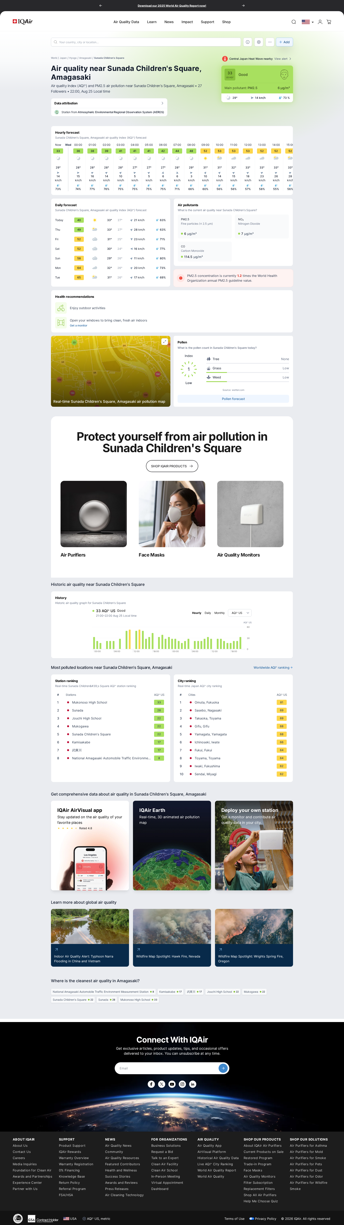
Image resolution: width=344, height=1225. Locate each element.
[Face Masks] (172, 514)
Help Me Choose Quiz (261, 1201)
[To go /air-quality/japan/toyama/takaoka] (234, 718)
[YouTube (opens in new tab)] (172, 1084)
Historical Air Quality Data (218, 1158)
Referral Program (72, 1189)
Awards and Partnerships (32, 1176)
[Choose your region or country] (308, 22)
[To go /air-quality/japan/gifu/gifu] (234, 726)
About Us (20, 1146)
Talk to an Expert (165, 1158)
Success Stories (117, 1176)
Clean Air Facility (164, 1164)
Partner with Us (25, 1189)
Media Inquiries (25, 1164)
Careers (19, 1158)
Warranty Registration (76, 1164)
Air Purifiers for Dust (306, 1170)
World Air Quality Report (216, 1170)
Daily (208, 612)
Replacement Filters (259, 1189)
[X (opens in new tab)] (161, 1084)
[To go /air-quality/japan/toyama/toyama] (234, 758)
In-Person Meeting (165, 1176)
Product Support (72, 1146)
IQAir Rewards (70, 1152)
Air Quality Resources (122, 1158)
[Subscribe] (223, 1068)
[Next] (243, 5)
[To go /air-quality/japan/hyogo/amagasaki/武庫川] (111, 750)
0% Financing (69, 1170)
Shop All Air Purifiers (260, 1195)
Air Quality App (209, 1146)
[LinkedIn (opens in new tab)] (192, 1084)
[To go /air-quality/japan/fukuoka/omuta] (234, 702)
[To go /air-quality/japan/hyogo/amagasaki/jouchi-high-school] (111, 718)
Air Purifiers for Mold (306, 1152)
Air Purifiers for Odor (306, 1176)
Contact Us (22, 1152)
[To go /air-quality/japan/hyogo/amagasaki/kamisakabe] (111, 742)
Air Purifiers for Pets (306, 1164)
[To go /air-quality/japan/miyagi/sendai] (234, 774)
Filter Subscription (258, 1183)
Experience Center (27, 1183)
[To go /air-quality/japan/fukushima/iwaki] (234, 766)
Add (286, 42)
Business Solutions (166, 1146)
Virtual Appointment (167, 1183)
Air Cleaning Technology (124, 1195)
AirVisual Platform (211, 1152)
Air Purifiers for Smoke (308, 1158)
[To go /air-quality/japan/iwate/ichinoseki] (234, 742)
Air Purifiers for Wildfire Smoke (308, 1186)
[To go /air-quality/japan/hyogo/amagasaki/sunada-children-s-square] (111, 734)
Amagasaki (85, 57)
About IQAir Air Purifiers (262, 1146)
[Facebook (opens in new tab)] (151, 1084)
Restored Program (258, 1158)
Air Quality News (118, 1146)
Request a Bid (162, 1152)
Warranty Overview (74, 1158)
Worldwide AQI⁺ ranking (271, 667)
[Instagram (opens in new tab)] (182, 1084)
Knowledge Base (72, 1176)
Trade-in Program (257, 1164)
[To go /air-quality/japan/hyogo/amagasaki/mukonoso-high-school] (111, 702)
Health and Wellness (121, 1170)
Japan (63, 57)
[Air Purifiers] (94, 514)
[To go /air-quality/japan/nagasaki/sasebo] (234, 710)
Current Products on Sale (264, 1152)
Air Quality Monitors (259, 1176)
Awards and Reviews (121, 1183)
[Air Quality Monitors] (250, 514)
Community (114, 1152)
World (54, 57)
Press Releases (117, 1189)
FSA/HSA (66, 1195)
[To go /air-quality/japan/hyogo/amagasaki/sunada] (111, 710)
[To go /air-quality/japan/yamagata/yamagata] (234, 734)
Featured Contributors (122, 1164)
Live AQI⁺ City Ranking (215, 1164)
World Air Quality (210, 1176)
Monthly (219, 612)
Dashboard (160, 1189)
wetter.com (238, 389)
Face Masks (253, 1170)
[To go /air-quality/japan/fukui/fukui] (234, 750)
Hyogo (73, 57)
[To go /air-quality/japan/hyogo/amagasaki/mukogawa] (111, 726)
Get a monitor (78, 325)
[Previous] (100, 5)
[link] (293, 22)
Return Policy (69, 1183)
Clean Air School (164, 1170)
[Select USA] (308, 22)
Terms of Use (234, 1219)
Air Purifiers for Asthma (308, 1146)
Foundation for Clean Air (32, 1170)
